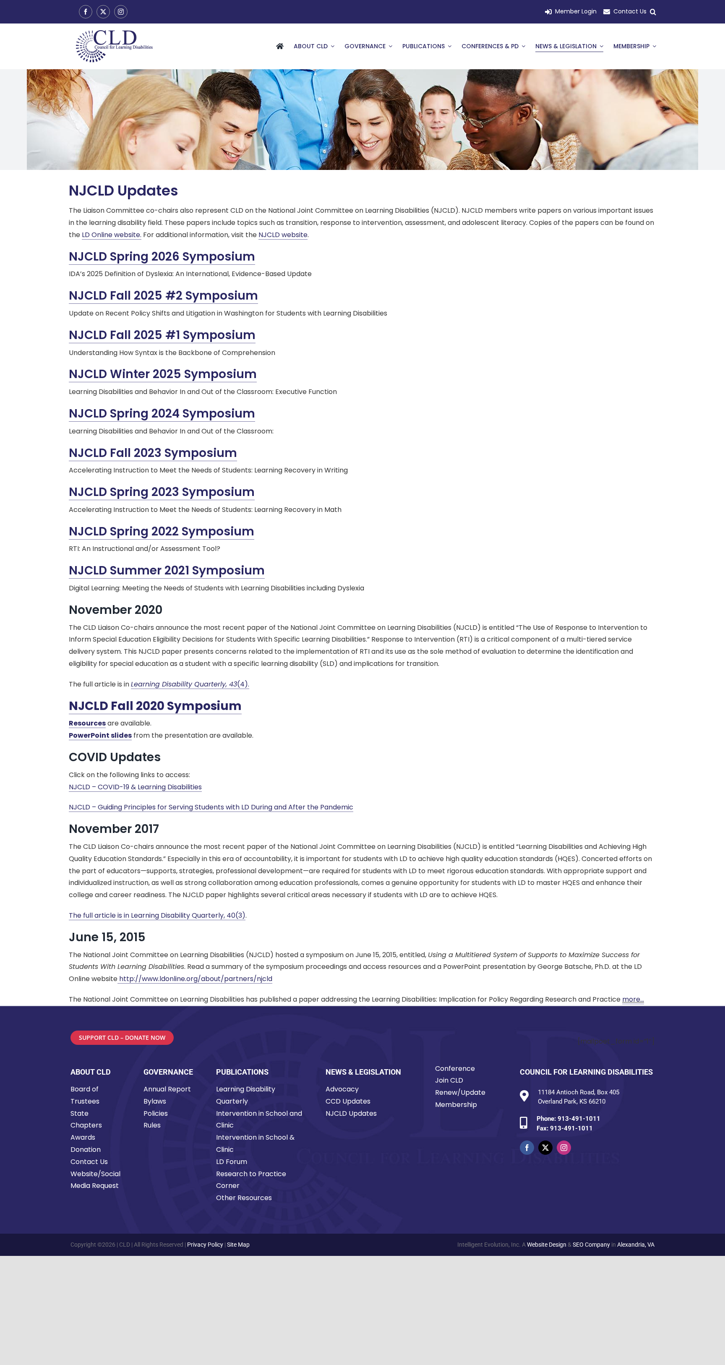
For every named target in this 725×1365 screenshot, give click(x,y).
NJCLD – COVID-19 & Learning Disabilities (135, 787)
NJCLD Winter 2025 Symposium (163, 374)
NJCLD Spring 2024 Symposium (162, 413)
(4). (190, 684)
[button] (653, 12)
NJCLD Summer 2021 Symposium (167, 570)
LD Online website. (111, 235)
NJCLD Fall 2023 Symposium (153, 453)
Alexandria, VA (636, 1244)
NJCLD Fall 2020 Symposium (155, 706)
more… (633, 999)
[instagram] (121, 11)
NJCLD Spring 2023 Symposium (162, 492)
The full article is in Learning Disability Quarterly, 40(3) (157, 915)
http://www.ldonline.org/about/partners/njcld (194, 979)
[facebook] (85, 11)
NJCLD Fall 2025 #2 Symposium (163, 295)
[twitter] (103, 11)
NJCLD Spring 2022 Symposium (161, 531)
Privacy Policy (205, 1244)
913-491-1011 (579, 1118)
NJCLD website (283, 235)
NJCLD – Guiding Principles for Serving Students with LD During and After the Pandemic (211, 807)
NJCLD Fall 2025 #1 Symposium (162, 335)
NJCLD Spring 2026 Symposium (162, 256)
